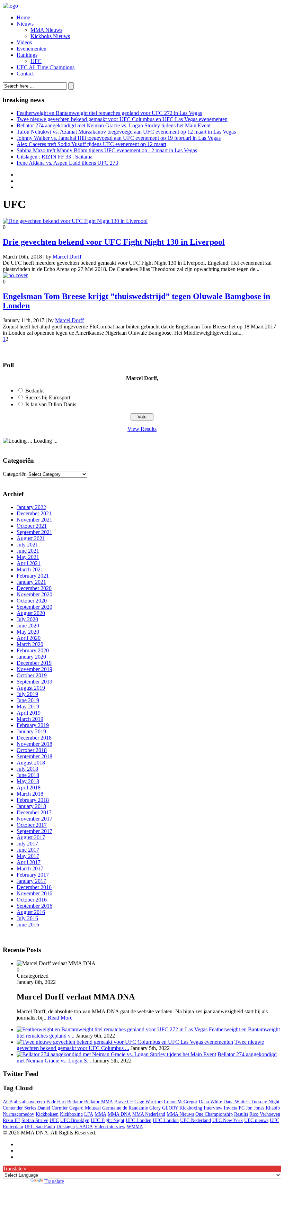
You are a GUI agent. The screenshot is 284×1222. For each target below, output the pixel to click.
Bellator (75, 1101)
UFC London (166, 1120)
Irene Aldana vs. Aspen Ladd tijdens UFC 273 (67, 163)
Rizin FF (11, 1120)
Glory (155, 1108)
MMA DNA (119, 1114)
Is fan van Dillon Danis (50, 404)
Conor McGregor (180, 1101)
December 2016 (34, 887)
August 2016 (31, 912)
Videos (24, 42)
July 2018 (27, 769)
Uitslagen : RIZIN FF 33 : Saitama (54, 157)
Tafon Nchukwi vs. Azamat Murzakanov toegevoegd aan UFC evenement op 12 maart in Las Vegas (126, 132)
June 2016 (28, 924)
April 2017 (29, 862)
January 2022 (31, 507)
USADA (84, 1126)
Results (241, 1114)
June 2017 (28, 850)
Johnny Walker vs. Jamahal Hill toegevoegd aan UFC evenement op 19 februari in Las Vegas (119, 138)
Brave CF (123, 1101)
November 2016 (34, 893)
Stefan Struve (34, 1120)
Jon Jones (255, 1108)
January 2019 (31, 731)
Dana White (210, 1101)
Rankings (27, 55)
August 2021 (31, 538)
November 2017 (34, 819)
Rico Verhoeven (264, 1114)
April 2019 (29, 713)
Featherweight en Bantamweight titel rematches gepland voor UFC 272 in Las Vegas (109, 113)
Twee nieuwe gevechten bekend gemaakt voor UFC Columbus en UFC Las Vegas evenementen (122, 119)
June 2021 (28, 551)
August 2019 (31, 688)
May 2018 (28, 781)
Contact (25, 73)
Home (23, 17)
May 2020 (28, 632)
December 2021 (34, 513)
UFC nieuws (256, 1120)
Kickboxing (71, 1114)
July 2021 (27, 544)
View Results (142, 429)
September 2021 (34, 532)
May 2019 (28, 706)
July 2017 (27, 844)
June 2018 (28, 775)
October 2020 (32, 601)
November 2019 (34, 669)
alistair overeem (29, 1101)
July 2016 (27, 918)
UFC (36, 61)
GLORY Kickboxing (182, 1108)
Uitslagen (65, 1126)
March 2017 (30, 868)
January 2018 (31, 806)
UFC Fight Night (107, 1120)
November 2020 (34, 594)
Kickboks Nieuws (50, 36)
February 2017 (33, 875)
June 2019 (28, 700)
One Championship (214, 1114)
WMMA (135, 1126)
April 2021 (29, 563)
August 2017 (31, 837)
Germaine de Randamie (125, 1108)
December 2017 (34, 812)
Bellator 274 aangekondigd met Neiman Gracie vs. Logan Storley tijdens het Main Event (114, 125)
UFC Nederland (195, 1120)
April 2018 (29, 787)
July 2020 (27, 619)
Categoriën (15, 474)
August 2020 (31, 613)
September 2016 (34, 906)
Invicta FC (234, 1108)
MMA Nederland (148, 1114)
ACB (7, 1101)
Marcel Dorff (67, 257)
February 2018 (33, 800)
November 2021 (34, 520)
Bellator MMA (98, 1101)
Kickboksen (47, 1114)
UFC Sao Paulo (40, 1126)
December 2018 (34, 738)
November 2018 (34, 744)
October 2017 (32, 825)
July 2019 (27, 694)
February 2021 (33, 576)
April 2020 (29, 638)
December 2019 (34, 663)
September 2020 (34, 607)
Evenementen (31, 49)
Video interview (109, 1126)
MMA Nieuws (46, 30)
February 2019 (33, 725)
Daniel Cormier (52, 1108)
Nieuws (25, 24)
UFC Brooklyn (74, 1120)
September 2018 (34, 756)
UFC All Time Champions (45, 67)
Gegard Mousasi (85, 1108)
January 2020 (31, 657)
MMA (100, 1114)
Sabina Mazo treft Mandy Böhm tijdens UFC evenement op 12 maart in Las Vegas (107, 150)
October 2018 (32, 750)
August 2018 (31, 763)
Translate (54, 1181)
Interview (213, 1108)
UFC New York (227, 1120)
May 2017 (28, 856)
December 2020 (34, 588)
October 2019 (32, 675)
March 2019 (30, 719)
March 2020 (30, 644)
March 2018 (30, 794)
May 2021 (28, 557)
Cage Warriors (148, 1101)
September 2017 (34, 831)
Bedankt (34, 390)
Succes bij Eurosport (47, 397)
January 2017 (31, 881)
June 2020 (28, 625)
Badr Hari (56, 1101)
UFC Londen (138, 1120)
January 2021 (31, 582)
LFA (88, 1114)
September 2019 (34, 682)
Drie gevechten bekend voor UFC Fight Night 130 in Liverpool (114, 241)
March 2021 (30, 569)
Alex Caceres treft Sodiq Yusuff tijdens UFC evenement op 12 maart (91, 144)
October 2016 (32, 900)
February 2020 (33, 650)
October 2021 (32, 526)
